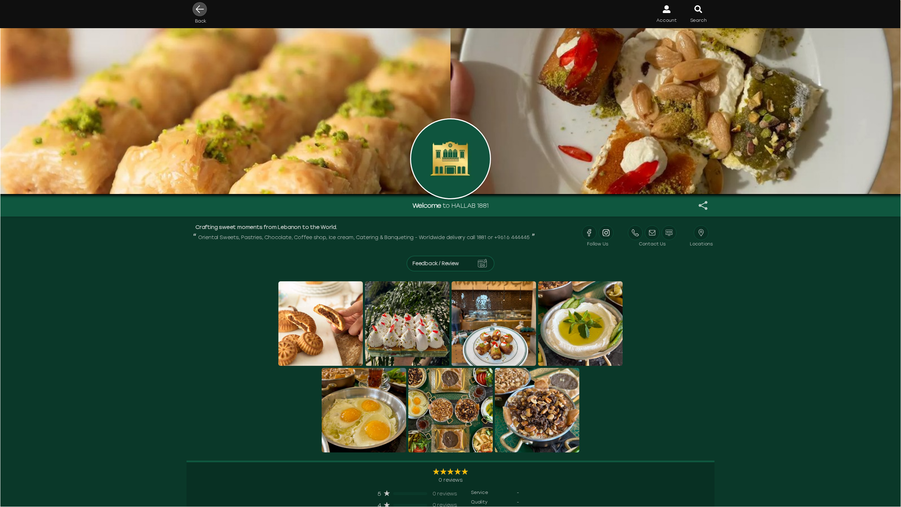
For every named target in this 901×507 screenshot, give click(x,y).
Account (666, 20)
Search (698, 20)
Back (200, 21)
